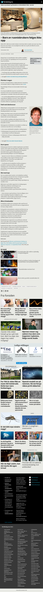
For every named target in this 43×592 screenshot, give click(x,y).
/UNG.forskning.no (35, 482)
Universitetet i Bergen (35, 565)
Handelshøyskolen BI (8, 552)
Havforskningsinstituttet (8, 554)
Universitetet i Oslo (34, 568)
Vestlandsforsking (34, 577)
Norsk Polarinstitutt (21, 571)
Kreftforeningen (7, 568)
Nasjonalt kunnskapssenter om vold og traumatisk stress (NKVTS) (23, 542)
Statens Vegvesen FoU (35, 548)
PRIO (32, 531)
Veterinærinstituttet (34, 578)
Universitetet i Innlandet (35, 566)
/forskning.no (34, 479)
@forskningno (34, 477)
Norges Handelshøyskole (22, 564)
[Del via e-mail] (8, 291)
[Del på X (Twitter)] (4, 291)
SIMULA (32, 537)
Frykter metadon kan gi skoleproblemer (17, 76)
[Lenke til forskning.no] (20, 1)
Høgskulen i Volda (7, 559)
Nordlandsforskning (21, 559)
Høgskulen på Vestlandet (8, 560)
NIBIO (5, 577)
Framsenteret (6, 549)
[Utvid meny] (41, 2)
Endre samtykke (8, 522)
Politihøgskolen (34, 529)
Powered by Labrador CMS (21, 590)
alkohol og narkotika (6, 288)
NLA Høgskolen (20, 529)
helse (23, 286)
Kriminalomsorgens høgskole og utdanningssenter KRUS (8, 571)
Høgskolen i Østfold (7, 557)
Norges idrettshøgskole (22, 570)
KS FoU (5, 566)
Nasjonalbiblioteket (21, 539)
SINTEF (32, 538)
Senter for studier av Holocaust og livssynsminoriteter (34, 544)
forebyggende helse (31, 286)
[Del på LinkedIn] (5, 291)
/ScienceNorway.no (35, 484)
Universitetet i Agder (35, 563)
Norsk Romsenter (21, 574)
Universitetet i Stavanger (35, 569)
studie (24, 84)
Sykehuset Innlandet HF (35, 553)
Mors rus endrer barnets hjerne (14, 141)
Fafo (5, 541)
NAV (5, 575)
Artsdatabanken (7, 535)
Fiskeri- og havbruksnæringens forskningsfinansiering (8, 544)
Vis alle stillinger (21, 363)
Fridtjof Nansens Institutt (8, 551)
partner (16, 288)
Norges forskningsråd (22, 565)
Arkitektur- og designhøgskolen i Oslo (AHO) (8, 532)
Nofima (19, 556)
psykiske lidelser (17, 286)
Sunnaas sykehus (34, 551)
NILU (5, 581)
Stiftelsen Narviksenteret (35, 550)
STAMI (32, 547)
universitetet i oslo (6, 286)
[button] (1, 348)
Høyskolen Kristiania (8, 562)
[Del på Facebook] (2, 291)
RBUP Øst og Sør (34, 532)
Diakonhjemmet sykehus (8, 536)
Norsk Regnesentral (21, 573)
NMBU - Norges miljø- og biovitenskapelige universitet (22, 532)
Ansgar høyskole (7, 529)
